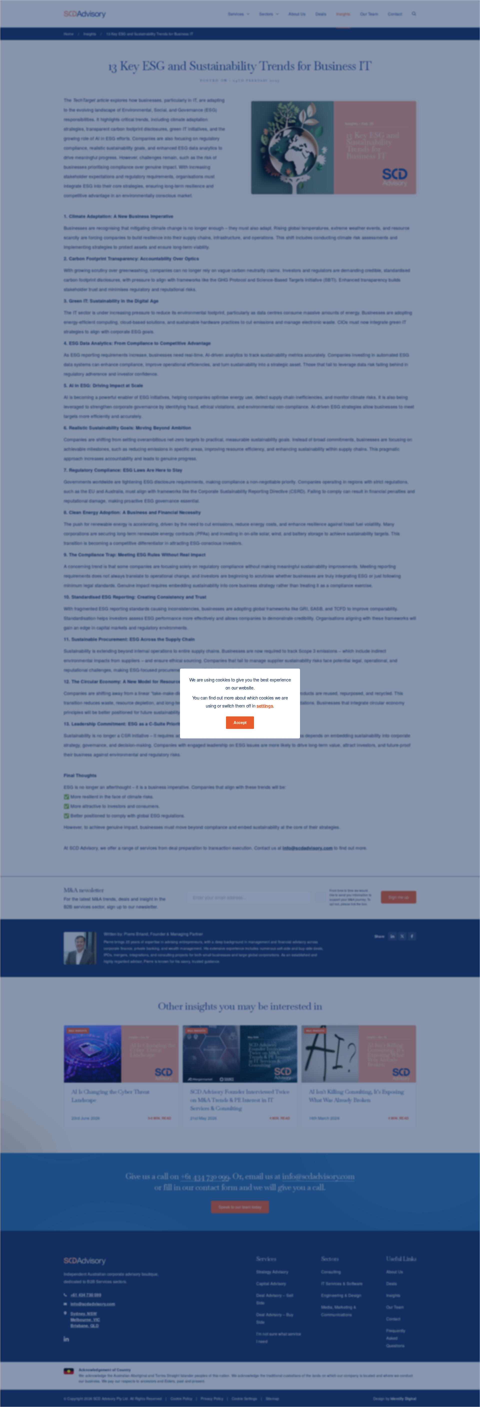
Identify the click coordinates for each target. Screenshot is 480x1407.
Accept (240, 722)
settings (264, 705)
